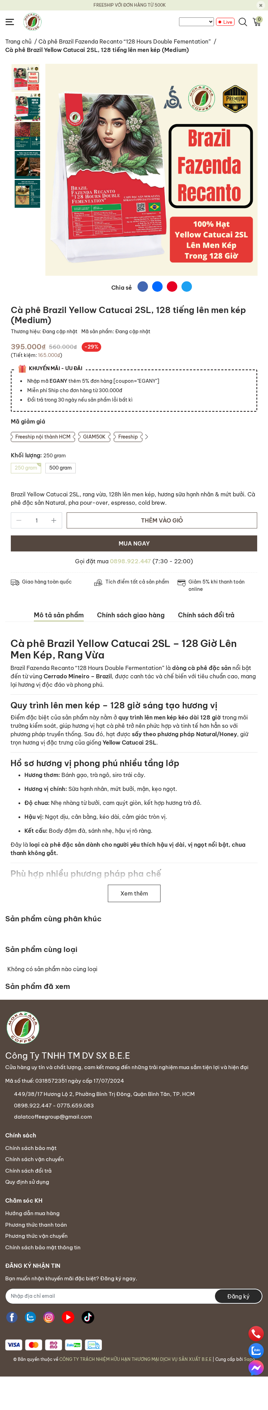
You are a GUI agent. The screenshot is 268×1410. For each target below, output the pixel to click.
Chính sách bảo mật (31, 1148)
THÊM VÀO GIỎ (162, 520)
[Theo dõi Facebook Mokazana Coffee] (11, 1317)
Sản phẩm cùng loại (41, 949)
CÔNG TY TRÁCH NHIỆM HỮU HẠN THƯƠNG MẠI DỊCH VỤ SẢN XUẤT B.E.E (135, 1359)
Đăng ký (238, 1296)
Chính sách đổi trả (28, 1170)
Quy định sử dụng (27, 1182)
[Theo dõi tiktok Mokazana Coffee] (88, 1317)
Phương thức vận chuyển (36, 1236)
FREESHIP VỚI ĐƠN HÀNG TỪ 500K (130, 5)
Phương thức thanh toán (36, 1224)
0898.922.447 (130, 561)
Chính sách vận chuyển (34, 1159)
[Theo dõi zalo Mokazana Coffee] (30, 1317)
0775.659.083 (75, 1105)
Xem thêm (134, 893)
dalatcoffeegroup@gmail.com (53, 1116)
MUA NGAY (134, 543)
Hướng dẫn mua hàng (32, 1213)
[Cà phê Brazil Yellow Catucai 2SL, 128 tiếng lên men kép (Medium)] (151, 170)
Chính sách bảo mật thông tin (43, 1247)
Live (227, 22)
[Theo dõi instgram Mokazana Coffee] (48, 1317)
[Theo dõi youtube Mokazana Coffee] (68, 1317)
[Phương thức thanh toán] (53, 1345)
